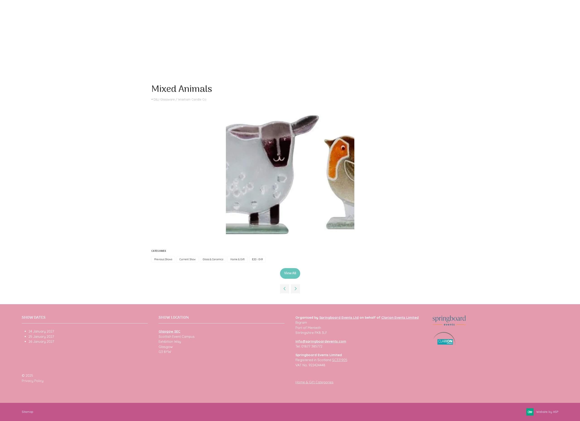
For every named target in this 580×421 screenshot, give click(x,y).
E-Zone (278, 34)
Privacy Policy (33, 381)
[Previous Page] (284, 288)
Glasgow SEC (169, 331)
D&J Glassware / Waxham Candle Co (180, 99)
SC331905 (339, 360)
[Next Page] (295, 288)
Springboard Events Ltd (339, 317)
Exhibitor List (169, 34)
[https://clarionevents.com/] (444, 344)
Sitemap (27, 412)
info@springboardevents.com (320, 341)
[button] (290, 273)
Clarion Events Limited (400, 317)
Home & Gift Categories (314, 382)
